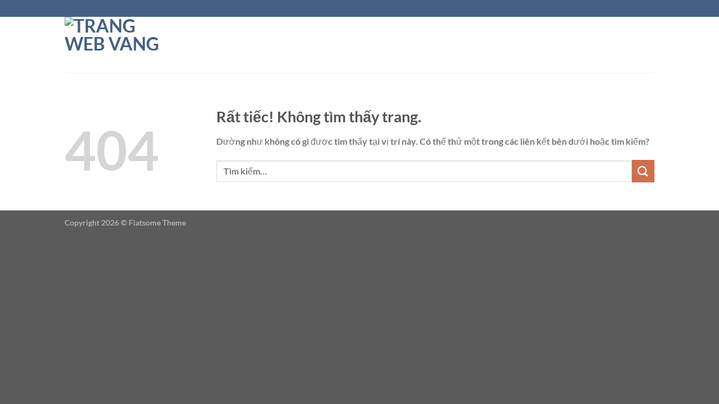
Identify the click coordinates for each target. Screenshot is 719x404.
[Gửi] (643, 171)
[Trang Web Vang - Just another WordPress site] (121, 45)
